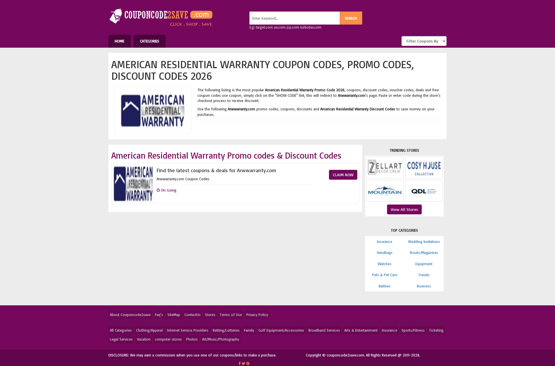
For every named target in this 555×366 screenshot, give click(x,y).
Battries (385, 286)
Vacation (144, 339)
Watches (384, 263)
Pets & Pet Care (384, 274)
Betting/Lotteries (226, 330)
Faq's (159, 314)
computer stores (168, 339)
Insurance (384, 241)
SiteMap (173, 314)
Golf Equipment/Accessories (281, 330)
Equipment (423, 263)
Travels (424, 274)
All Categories (121, 330)
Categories (149, 41)
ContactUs (192, 314)
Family (249, 330)
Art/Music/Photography (220, 339)
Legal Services (121, 339)
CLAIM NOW (343, 174)
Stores (210, 314)
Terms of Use (231, 314)
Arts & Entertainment (361, 330)
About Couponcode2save (130, 314)
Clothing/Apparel (149, 330)
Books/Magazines (424, 252)
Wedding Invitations (424, 241)
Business (424, 286)
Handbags (385, 252)
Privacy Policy (257, 314)
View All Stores (404, 209)
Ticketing (436, 330)
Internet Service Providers (187, 330)
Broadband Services (324, 330)
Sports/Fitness (413, 330)
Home (119, 41)
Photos (192, 339)
